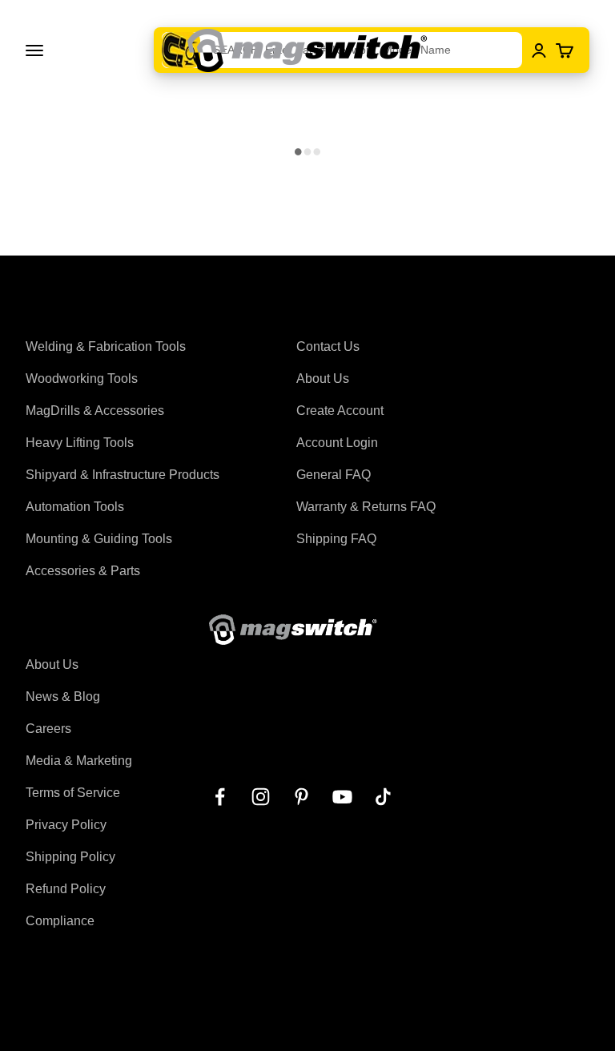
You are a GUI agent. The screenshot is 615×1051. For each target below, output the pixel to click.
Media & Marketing (79, 760)
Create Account (340, 410)
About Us (322, 378)
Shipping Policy (70, 857)
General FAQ (333, 474)
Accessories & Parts (83, 571)
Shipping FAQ (336, 539)
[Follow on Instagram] (260, 796)
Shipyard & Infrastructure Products (122, 474)
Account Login (337, 442)
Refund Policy (66, 889)
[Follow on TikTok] (383, 796)
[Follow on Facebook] (220, 796)
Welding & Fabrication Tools (106, 346)
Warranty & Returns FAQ (366, 506)
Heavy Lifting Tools (80, 442)
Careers (48, 728)
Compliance (60, 921)
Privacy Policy (66, 825)
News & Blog (63, 696)
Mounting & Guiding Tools (99, 539)
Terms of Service (73, 792)
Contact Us (328, 346)
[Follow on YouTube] (342, 796)
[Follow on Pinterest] (301, 796)
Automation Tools (75, 506)
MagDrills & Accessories (95, 410)
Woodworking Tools (82, 378)
